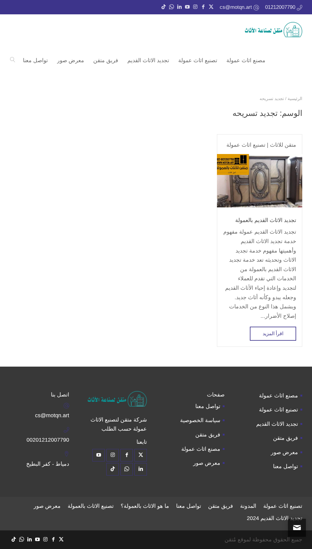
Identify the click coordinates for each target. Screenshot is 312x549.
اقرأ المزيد (273, 333)
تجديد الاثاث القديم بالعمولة (265, 220)
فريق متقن (285, 438)
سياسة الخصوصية (200, 420)
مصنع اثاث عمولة (278, 396)
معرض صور (284, 452)
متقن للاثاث (283, 145)
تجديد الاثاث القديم (277, 424)
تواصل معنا (285, 466)
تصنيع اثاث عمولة (245, 145)
